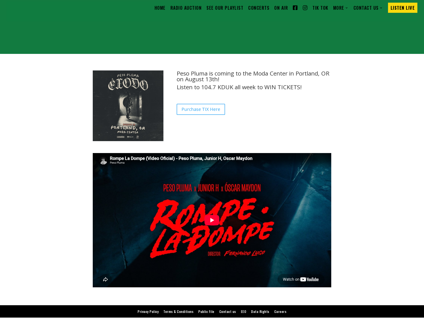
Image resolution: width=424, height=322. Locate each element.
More (338, 7)
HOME (160, 7)
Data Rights (260, 311)
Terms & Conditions (178, 311)
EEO (243, 311)
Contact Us (366, 7)
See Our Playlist (224, 7)
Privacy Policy (148, 311)
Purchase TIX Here (201, 109)
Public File (206, 311)
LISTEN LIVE (403, 7)
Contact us (227, 311)
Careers (280, 311)
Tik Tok (320, 7)
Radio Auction (186, 7)
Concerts (258, 7)
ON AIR (281, 7)
